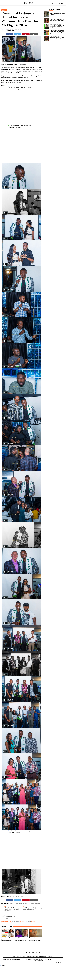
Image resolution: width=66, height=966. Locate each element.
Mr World (37, 903)
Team (24, 956)
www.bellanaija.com (6, 921)
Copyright (50, 956)
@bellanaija (23, 921)
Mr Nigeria (31, 903)
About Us (19, 956)
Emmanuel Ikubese (14, 903)
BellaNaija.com (10, 30)
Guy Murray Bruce (23, 903)
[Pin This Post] (25, 34)
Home (14, 956)
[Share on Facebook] (9, 34)
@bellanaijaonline (11, 922)
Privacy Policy (43, 956)
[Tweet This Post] (17, 34)
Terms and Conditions (32, 956)
